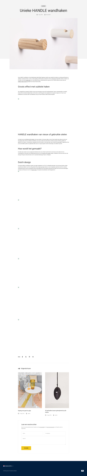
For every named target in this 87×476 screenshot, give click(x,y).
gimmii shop (34, 169)
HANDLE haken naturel (22, 81)
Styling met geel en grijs (24, 410)
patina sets (28, 80)
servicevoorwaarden (50, 427)
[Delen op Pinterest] (29, 356)
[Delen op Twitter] (26, 356)
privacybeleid (42, 427)
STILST (40, 77)
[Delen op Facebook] (22, 356)
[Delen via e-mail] (33, 356)
